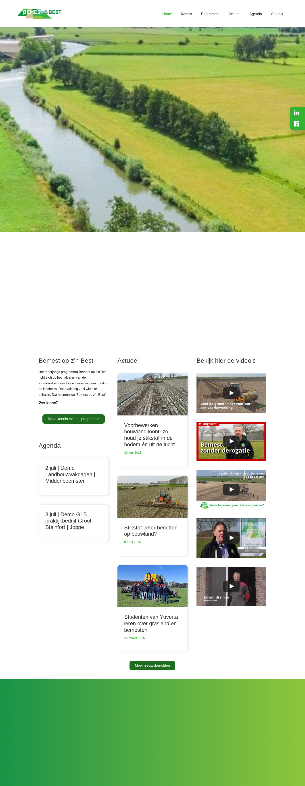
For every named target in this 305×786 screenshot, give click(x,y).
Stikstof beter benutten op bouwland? (151, 531)
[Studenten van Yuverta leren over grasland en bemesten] (152, 586)
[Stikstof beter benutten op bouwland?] (152, 497)
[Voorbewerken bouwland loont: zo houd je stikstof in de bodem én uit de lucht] (152, 394)
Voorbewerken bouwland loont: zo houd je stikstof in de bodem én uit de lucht (149, 434)
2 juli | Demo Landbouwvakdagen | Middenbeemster (70, 474)
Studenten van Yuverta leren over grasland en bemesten (151, 623)
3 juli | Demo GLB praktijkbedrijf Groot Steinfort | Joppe (68, 520)
